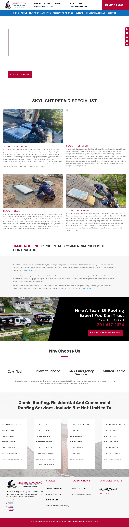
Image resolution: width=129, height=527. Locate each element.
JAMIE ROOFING (26, 246)
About (24, 13)
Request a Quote (20, 74)
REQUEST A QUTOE (114, 5)
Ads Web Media (92, 521)
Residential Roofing (63, 13)
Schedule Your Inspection (105, 333)
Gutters (79, 13)
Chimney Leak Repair (95, 13)
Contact (112, 13)
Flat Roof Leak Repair (40, 13)
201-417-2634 (34, 270)
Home (16, 13)
